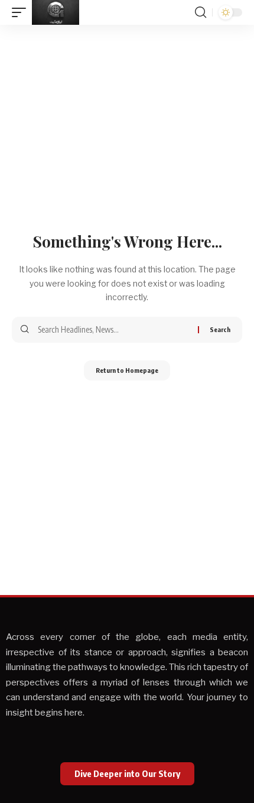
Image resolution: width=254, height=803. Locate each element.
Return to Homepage (127, 370)
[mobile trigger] (22, 12)
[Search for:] (113, 330)
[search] (200, 12)
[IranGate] (55, 12)
